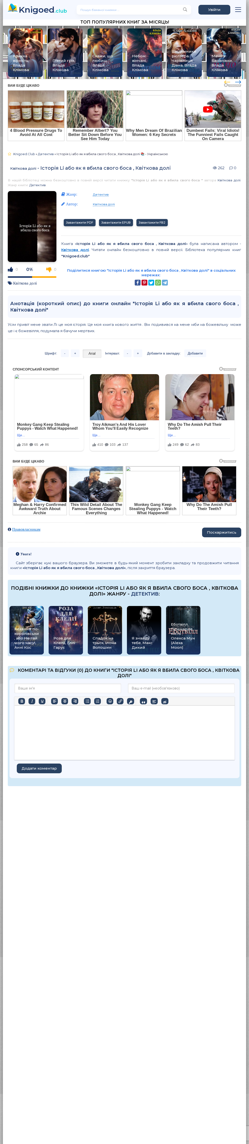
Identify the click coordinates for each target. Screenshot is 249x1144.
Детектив (37, 185)
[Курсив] (31, 701)
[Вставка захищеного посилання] (130, 701)
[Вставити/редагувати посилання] (120, 701)
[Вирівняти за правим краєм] (74, 701)
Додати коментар (39, 768)
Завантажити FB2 (152, 222)
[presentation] (227, 81)
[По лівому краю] (54, 701)
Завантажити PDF (79, 222)
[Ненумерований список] (87, 701)
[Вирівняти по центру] (64, 701)
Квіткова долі (23, 168)
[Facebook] (138, 283)
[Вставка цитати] (143, 701)
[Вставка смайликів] (110, 701)
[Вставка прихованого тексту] (164, 701)
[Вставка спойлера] (154, 701)
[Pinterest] (144, 283)
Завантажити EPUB (116, 222)
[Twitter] (151, 283)
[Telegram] (165, 283)
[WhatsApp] (158, 283)
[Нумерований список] (97, 701)
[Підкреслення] (42, 701)
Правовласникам (26, 529)
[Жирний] (21, 701)
